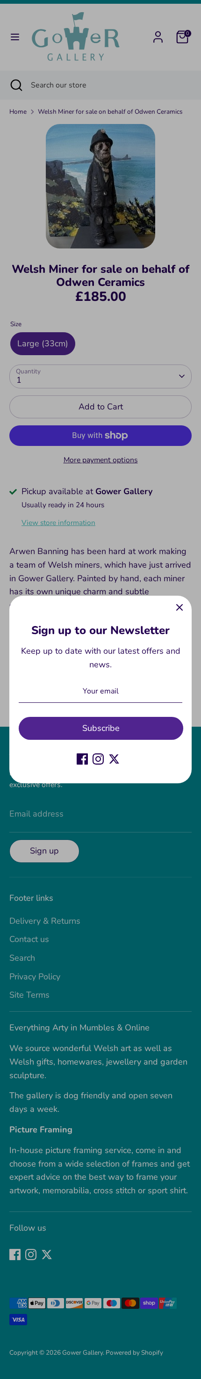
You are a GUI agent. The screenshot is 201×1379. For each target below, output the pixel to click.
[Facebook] (82, 759)
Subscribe (101, 728)
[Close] (179, 608)
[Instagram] (98, 759)
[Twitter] (114, 759)
